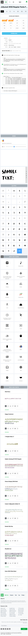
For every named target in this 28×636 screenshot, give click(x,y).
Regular (10, 39)
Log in (20, 2)
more (19, 251)
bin (4, 25)
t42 (4, 28)
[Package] (18, 11)
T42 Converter (12, 613)
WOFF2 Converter (12, 610)
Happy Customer (9, 414)
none (23, 28)
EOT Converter (21, 609)
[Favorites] (6, 11)
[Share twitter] (5, 629)
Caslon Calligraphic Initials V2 (12, 504)
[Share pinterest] (7, 629)
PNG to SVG (3, 608)
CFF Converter (3, 613)
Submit (24, 628)
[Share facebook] (1, 629)
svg (17, 20)
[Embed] (15, 406)
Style (16, 595)
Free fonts (2, 2)
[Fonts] (25, 11)
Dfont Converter (4, 614)
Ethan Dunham (11, 45)
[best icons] (2, 387)
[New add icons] (2, 256)
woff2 (11, 23)
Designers (11, 595)
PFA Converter (21, 610)
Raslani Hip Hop (9, 526)
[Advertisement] (14, 113)
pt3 (11, 25)
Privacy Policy (3, 616)
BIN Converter (3, 612)
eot (23, 20)
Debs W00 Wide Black (10, 571)
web (11, 20)
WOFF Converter (4, 610)
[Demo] (10, 11)
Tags (19, 595)
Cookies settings (12, 616)
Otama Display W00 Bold (11, 481)
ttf (4, 20)
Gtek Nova (7, 391)
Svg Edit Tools (12, 608)
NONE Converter (12, 614)
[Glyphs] (14, 11)
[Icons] (21, 11)
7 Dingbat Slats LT (9, 436)
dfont (17, 28)
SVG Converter (12, 609)
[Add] (2, 11)
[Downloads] (10, 406)
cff (23, 25)
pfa (23, 23)
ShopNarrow (8, 548)
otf (17, 23)
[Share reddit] (3, 629)
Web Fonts (6, 595)
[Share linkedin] (9, 629)
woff (4, 23)
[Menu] (13, 2)
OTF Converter (3, 609)
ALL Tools (20, 614)
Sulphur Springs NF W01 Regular (13, 459)
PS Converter (20, 612)
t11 (10, 28)
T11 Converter (20, 613)
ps (17, 25)
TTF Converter (21, 608)
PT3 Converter (12, 612)
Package (22, 595)
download (14, 33)
